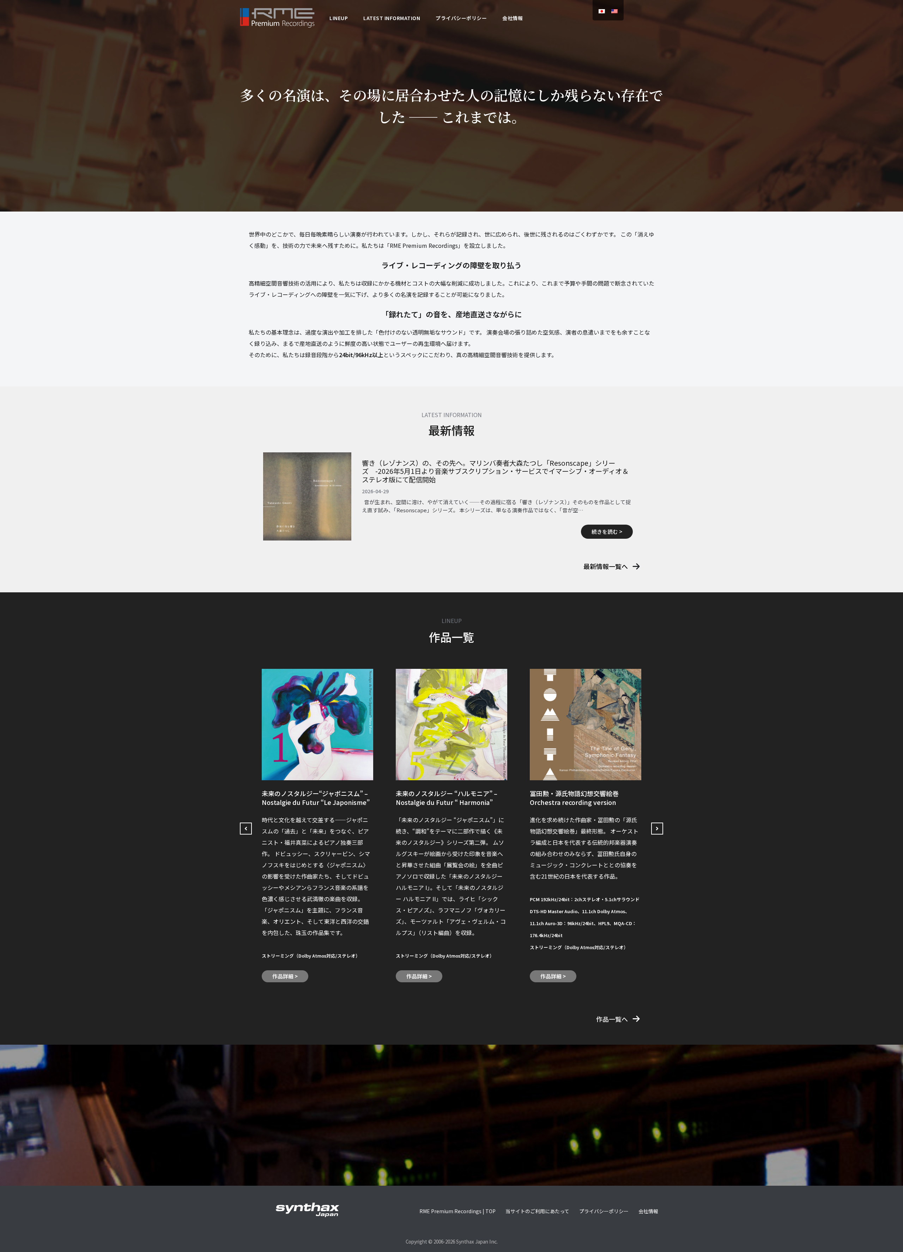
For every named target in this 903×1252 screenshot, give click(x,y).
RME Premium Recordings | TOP (457, 1211)
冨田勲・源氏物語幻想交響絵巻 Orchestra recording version (574, 798)
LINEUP (338, 18)
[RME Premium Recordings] (277, 16)
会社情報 (512, 18)
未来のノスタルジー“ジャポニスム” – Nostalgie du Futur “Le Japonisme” (316, 798)
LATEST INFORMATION (391, 18)
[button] (611, 566)
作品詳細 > (285, 976)
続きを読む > (607, 531)
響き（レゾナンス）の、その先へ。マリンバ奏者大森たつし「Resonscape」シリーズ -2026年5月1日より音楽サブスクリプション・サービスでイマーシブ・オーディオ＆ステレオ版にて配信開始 (495, 471)
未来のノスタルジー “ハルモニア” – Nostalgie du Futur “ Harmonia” (446, 798)
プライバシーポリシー (461, 18)
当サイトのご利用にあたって (537, 1211)
